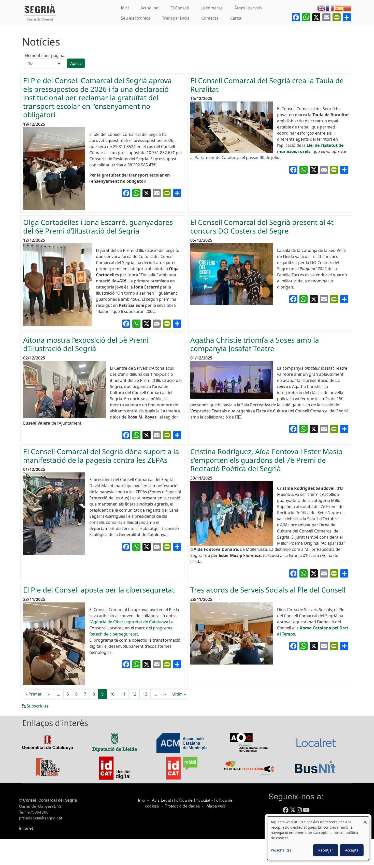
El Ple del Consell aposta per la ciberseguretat (99, 590)
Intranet (26, 828)
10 (112, 694)
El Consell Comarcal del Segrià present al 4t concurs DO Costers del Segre (262, 226)
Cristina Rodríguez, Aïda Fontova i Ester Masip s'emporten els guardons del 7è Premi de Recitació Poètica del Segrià (266, 459)
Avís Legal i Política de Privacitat (181, 800)
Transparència (176, 18)
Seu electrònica (135, 18)
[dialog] (318, 838)
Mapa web (216, 806)
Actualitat (149, 8)
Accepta (351, 850)
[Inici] (39, 13)
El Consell (179, 8)
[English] (321, 8)
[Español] (339, 8)
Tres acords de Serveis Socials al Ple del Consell (268, 590)
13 (145, 694)
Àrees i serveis (248, 8)
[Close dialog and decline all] (365, 820)
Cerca (235, 18)
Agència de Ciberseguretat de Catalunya (130, 622)
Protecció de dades (182, 806)
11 (123, 694)
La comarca (211, 8)
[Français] (330, 8)
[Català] (347, 8)
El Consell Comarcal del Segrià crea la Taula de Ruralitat (267, 85)
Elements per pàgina (44, 55)
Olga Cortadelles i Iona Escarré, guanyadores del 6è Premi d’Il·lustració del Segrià (98, 226)
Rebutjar (325, 850)
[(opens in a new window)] (47, 742)
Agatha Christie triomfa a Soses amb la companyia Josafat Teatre (254, 344)
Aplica (76, 63)
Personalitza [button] (281, 850)
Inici (125, 8)
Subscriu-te (37, 706)
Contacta (210, 18)
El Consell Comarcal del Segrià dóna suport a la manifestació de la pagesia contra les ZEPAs (101, 455)
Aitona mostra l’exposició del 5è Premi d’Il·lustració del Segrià (86, 344)
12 (134, 694)
